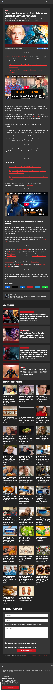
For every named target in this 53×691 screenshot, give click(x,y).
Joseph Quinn (19, 264)
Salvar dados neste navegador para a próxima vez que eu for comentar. (23, 624)
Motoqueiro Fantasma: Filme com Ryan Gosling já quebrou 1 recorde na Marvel (34, 316)
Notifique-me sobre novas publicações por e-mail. (21, 647)
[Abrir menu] (47, 2)
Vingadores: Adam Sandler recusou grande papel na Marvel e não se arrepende (32, 335)
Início (6, 10)
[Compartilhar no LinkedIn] (22, 287)
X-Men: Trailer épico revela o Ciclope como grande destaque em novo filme (34, 372)
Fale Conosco (5, 676)
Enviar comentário (26, 650)
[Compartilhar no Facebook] (7, 287)
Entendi (10, 688)
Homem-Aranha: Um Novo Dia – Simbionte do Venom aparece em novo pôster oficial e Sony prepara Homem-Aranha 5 (34, 353)
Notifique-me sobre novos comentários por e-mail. (21, 643)
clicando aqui (30, 185)
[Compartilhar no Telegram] (37, 287)
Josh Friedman (11, 256)
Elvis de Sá (13, 294)
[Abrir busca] (50, 2)
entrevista (36, 116)
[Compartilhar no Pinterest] (30, 287)
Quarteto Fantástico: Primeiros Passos (16, 57)
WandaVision (11, 254)
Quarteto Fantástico (23, 249)
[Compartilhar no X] (15, 287)
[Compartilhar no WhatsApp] (45, 287)
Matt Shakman (13, 252)
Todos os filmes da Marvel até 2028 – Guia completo (25, 167)
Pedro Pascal (9, 262)
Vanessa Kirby (35, 262)
